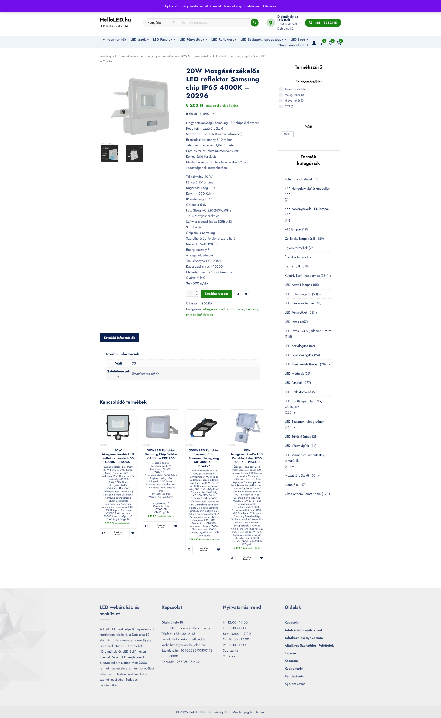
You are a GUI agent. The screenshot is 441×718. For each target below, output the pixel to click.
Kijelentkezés (295, 683)
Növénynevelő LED (293, 45)
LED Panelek (162, 39)
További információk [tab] (119, 337)
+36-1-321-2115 (325, 22)
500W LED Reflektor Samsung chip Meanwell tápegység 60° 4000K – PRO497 (204, 458)
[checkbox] (288, 134)
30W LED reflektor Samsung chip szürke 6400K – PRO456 (161, 454)
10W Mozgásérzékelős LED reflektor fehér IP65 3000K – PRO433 (247, 456)
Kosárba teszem (216, 293)
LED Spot (297, 39)
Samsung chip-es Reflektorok (158, 56)
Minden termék (114, 39)
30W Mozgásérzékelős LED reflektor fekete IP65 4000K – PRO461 (118, 456)
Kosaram (291, 660)
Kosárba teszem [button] (118, 533)
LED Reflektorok (223, 39)
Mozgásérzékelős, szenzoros (223, 309)
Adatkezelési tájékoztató (304, 637)
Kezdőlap (106, 56)
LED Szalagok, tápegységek (261, 39)
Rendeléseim (295, 676)
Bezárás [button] (270, 6)
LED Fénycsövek (192, 39)
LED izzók (138, 39)
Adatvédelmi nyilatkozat (303, 630)
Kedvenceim (294, 668)
